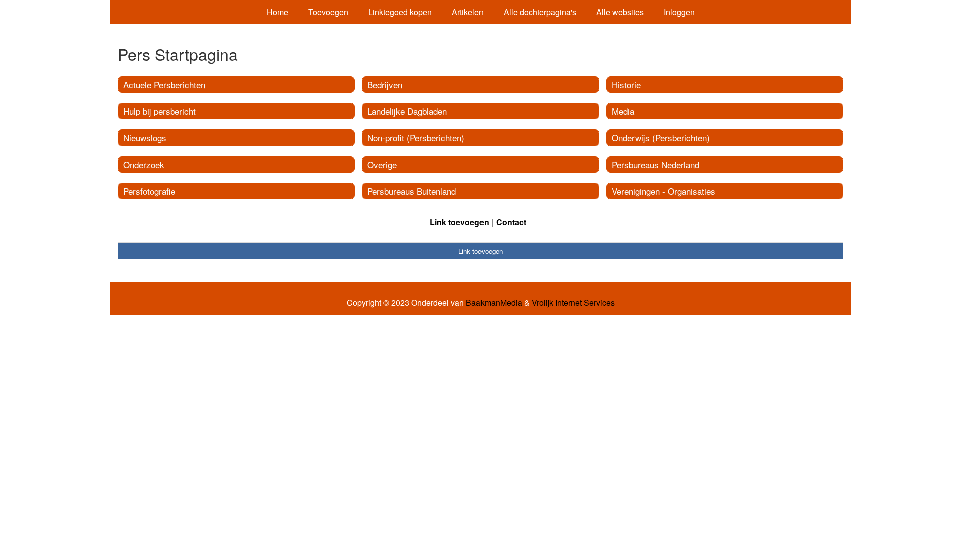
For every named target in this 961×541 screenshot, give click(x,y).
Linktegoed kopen (400, 12)
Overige (382, 164)
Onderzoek (143, 164)
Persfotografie (149, 191)
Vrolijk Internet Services (573, 303)
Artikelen (468, 12)
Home (277, 12)
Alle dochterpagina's (540, 12)
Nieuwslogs (144, 137)
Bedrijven (384, 84)
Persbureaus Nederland (655, 164)
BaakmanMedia (494, 303)
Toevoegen (328, 12)
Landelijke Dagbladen (407, 111)
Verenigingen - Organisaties (663, 191)
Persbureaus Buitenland (411, 191)
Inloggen (679, 12)
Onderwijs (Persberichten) (661, 137)
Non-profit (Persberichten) (415, 137)
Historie (626, 84)
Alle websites (620, 12)
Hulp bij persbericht (159, 111)
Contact (511, 222)
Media (623, 111)
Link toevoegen (459, 222)
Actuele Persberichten (164, 84)
